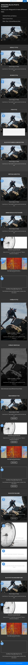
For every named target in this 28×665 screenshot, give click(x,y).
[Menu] (2, 1)
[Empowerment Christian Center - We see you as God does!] (14, 1)
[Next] (25, 33)
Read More (14, 418)
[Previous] (3, 33)
